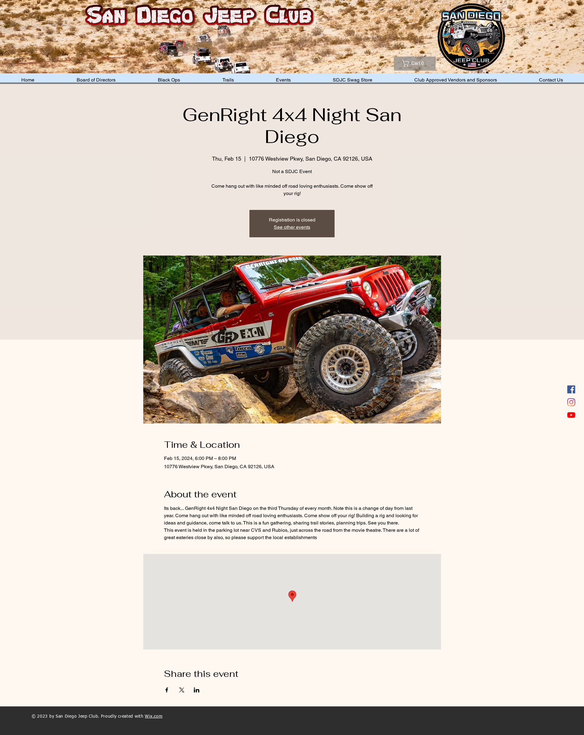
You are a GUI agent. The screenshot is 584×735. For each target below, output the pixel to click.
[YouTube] (571, 415)
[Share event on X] (182, 690)
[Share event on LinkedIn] (197, 690)
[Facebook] (571, 389)
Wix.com (153, 716)
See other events (292, 227)
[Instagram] (571, 402)
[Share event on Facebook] (167, 690)
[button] (420, 63)
